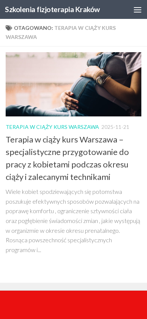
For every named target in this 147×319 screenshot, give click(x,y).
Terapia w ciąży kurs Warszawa (52, 127)
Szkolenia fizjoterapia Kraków (52, 9)
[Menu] (137, 9)
